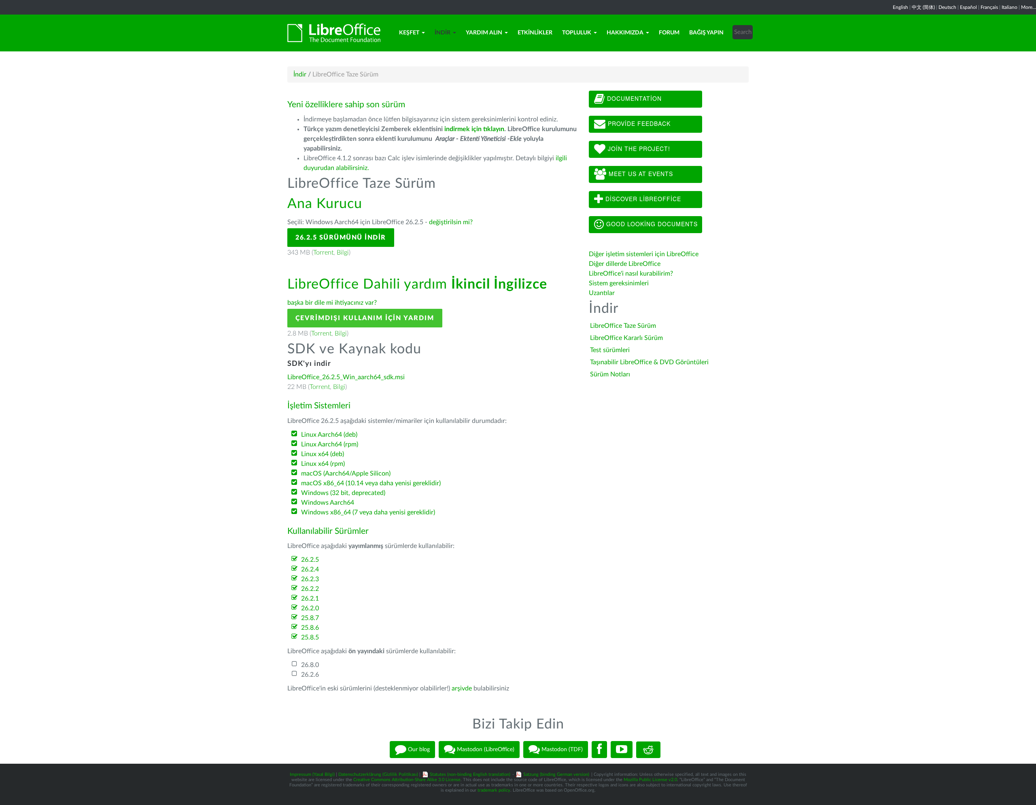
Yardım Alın (484, 33)
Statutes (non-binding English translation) (470, 774)
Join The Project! (638, 148)
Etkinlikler (535, 33)
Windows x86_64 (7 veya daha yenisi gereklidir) (368, 512)
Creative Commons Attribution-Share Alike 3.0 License (407, 779)
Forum (669, 33)
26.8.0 (310, 665)
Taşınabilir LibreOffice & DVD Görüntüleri (649, 362)
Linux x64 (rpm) (323, 464)
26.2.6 (310, 674)
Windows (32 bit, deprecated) (343, 493)
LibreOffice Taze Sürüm (623, 326)
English (900, 7)
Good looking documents (651, 224)
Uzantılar (602, 293)
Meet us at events (640, 174)
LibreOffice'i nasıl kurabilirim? (631, 273)
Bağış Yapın (706, 33)
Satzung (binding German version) (556, 774)
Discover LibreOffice (642, 199)
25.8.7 (310, 618)
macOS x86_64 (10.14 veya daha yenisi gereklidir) (371, 483)
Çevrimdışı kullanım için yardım (364, 318)
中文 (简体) (923, 7)
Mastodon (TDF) (561, 749)
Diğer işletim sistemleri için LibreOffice (643, 254)
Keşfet (409, 33)
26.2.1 (310, 598)
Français (989, 7)
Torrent (323, 252)
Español (968, 7)
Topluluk (576, 33)
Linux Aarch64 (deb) (329, 434)
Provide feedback (638, 123)
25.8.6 (310, 627)
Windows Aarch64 (327, 502)
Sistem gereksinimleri (619, 283)
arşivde (462, 688)
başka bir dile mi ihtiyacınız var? (332, 302)
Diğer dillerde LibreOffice (624, 264)
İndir (442, 33)
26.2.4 (310, 569)
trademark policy (494, 790)
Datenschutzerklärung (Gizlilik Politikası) (378, 774)
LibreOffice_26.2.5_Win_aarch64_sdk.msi (346, 377)
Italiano (1009, 7)
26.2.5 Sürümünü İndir (340, 237)
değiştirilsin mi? (451, 222)
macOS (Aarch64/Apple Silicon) (346, 473)
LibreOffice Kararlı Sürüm (626, 338)
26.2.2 (310, 589)
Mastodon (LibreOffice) (484, 749)
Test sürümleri (610, 350)
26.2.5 (310, 559)
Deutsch (947, 7)
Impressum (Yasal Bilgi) (312, 774)
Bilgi (343, 252)
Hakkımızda (625, 33)
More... (1028, 7)
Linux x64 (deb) (322, 454)
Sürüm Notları (610, 374)
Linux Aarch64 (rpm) (329, 444)
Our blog (418, 749)
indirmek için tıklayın (474, 129)
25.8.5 (310, 637)
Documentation (633, 98)
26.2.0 (310, 608)
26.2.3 (310, 579)
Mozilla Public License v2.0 (650, 779)
